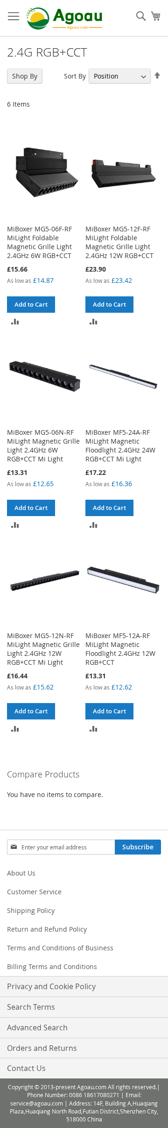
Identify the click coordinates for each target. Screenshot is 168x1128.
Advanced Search (37, 1027)
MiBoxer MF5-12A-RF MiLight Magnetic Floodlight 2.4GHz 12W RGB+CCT (120, 649)
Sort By (75, 76)
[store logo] (64, 18)
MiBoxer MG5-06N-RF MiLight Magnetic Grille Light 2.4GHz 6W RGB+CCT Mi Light (43, 445)
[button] (15, 321)
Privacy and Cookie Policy (51, 986)
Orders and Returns (42, 1048)
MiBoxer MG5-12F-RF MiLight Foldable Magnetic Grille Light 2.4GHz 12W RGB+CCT (119, 242)
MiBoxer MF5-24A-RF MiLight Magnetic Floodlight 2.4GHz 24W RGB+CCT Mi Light (120, 445)
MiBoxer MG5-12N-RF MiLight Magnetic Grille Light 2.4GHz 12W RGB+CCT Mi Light (43, 649)
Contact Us (26, 1068)
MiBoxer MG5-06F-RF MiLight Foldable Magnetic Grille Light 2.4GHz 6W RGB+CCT (39, 242)
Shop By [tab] (24, 76)
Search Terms (31, 1007)
